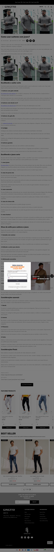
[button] (9, 278)
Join (17, 280)
